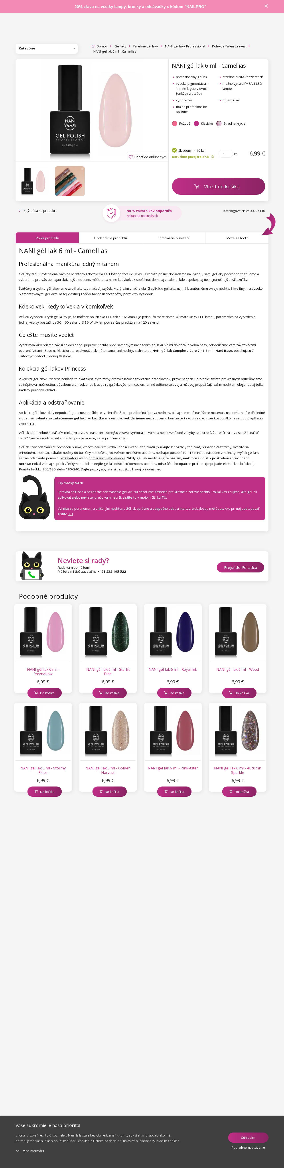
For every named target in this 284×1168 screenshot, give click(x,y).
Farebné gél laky (145, 46)
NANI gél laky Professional (185, 46)
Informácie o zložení (174, 238)
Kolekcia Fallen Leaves (229, 46)
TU (31, 423)
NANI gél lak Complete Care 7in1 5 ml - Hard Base (192, 350)
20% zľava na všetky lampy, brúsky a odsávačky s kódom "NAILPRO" (140, 6)
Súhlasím (248, 1137)
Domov (102, 46)
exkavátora (69, 458)
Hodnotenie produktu (110, 238)
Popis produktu (47, 238)
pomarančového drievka (107, 458)
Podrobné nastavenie (248, 1147)
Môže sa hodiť (237, 238)
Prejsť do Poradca (240, 567)
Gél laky (120, 46)
